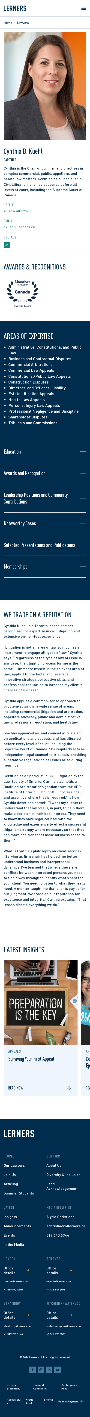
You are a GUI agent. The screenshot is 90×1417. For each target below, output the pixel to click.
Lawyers (23, 23)
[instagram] (41, 1370)
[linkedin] (49, 1370)
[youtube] (57, 1370)
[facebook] (32, 1370)
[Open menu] (83, 8)
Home (8, 23)
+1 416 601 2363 (17, 211)
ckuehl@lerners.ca (19, 227)
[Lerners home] (15, 8)
